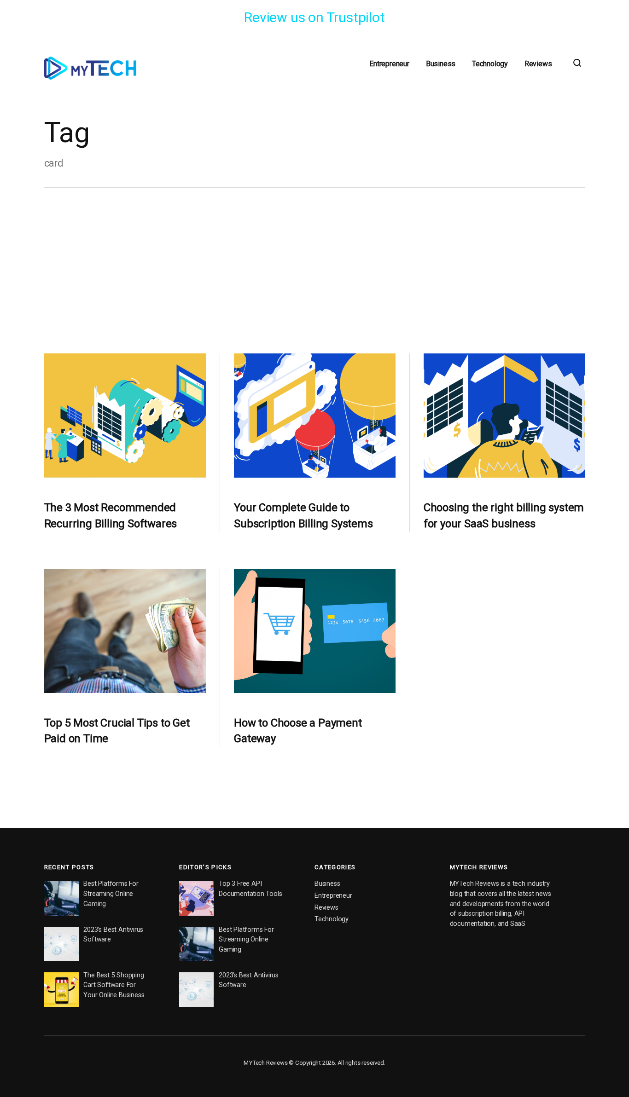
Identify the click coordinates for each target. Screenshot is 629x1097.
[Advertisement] (314, 270)
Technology (490, 63)
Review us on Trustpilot (314, 17)
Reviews (538, 63)
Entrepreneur (389, 63)
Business (440, 63)
